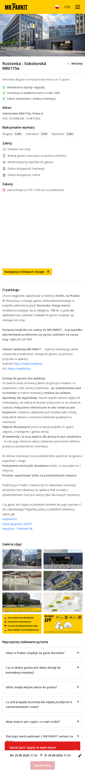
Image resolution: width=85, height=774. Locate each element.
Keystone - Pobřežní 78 (17, 529)
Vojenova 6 (9, 519)
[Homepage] (16, 7)
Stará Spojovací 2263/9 (17, 524)
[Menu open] (78, 7)
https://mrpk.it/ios (19, 368)
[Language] (57, 7)
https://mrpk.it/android (28, 364)
